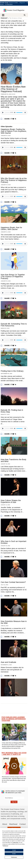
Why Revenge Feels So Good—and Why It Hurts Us (14, 753)
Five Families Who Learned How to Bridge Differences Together (14, 718)
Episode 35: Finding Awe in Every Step (12, 411)
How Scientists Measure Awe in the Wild (14, 622)
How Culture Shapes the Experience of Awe (11, 501)
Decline (14, 853)
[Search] (24, 15)
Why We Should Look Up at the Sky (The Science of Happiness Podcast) (14, 180)
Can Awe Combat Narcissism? (13, 582)
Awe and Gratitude (8, 662)
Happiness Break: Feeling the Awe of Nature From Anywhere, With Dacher (14, 131)
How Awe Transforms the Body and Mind (13, 460)
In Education (9, 4)
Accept (14, 850)
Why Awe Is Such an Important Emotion (13, 542)
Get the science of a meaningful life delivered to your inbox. (15, 791)
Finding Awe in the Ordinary (12, 371)
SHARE (7, 119)
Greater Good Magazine (14, 10)
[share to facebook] (11, 119)
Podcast (4, 18)
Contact (22, 824)
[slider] (7, 112)
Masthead (13, 824)
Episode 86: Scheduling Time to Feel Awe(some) (14, 325)
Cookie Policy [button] (15, 842)
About (4, 824)
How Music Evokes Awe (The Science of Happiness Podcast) (13, 89)
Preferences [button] (5, 845)
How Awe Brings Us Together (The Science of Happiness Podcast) (13, 276)
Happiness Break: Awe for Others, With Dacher (11, 228)
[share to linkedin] (15, 119)
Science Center (13, 2)
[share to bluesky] (13, 119)
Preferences (14, 857)
